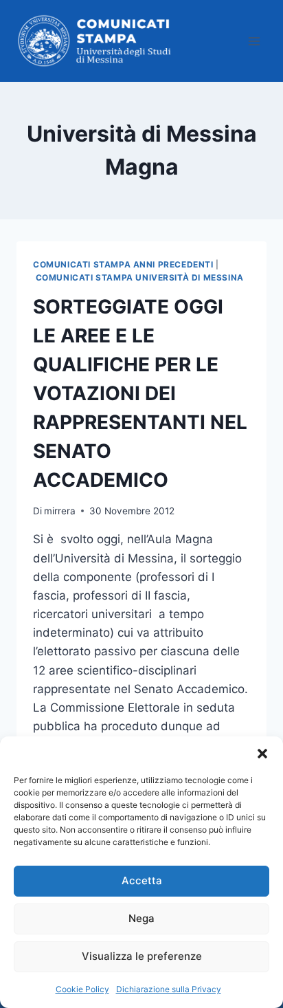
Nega (141, 918)
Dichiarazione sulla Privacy (168, 989)
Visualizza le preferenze (142, 956)
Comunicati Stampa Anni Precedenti (123, 264)
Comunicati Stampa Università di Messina (140, 277)
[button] (262, 753)
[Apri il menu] (254, 41)
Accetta (142, 880)
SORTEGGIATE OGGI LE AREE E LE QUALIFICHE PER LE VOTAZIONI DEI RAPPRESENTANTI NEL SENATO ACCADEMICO (140, 393)
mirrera (60, 510)
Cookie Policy (82, 989)
